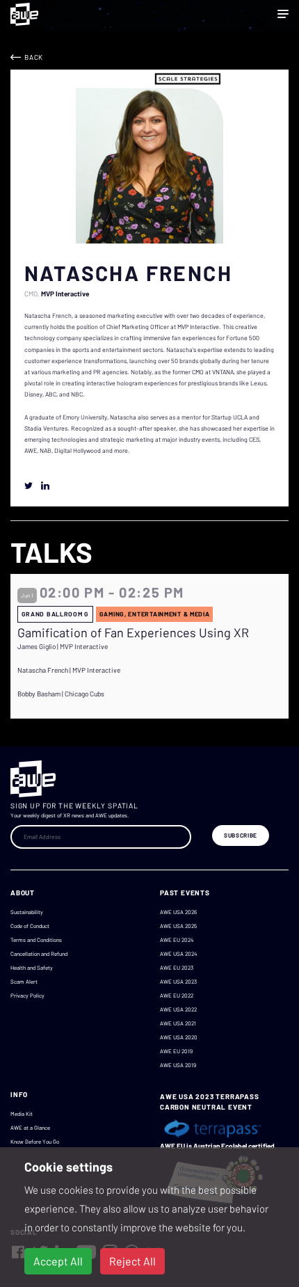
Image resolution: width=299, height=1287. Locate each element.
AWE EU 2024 (176, 939)
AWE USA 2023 (178, 981)
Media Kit (21, 1113)
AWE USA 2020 (178, 1037)
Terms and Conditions (36, 939)
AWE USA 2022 (178, 1009)
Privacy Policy (27, 995)
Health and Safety (31, 967)
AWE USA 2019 (178, 1065)
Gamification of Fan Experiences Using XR (133, 632)
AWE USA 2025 (178, 925)
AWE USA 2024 (178, 953)
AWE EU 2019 (176, 1051)
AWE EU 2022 (176, 995)
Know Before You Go (34, 1141)
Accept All (58, 1261)
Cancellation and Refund (38, 953)
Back (33, 57)
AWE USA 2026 (178, 912)
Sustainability (26, 912)
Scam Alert (24, 981)
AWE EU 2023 (176, 967)
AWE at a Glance (30, 1127)
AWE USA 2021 (178, 1023)
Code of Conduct (29, 925)
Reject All (132, 1261)
